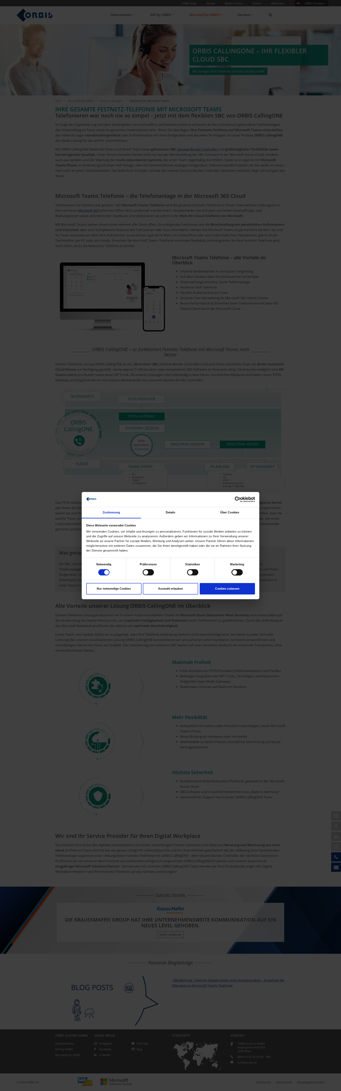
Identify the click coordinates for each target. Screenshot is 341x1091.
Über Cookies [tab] (229, 512)
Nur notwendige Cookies (114, 588)
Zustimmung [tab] (111, 512)
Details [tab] (170, 512)
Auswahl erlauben (170, 588)
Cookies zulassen (227, 588)
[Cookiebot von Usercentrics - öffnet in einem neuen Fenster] (237, 499)
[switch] (148, 572)
